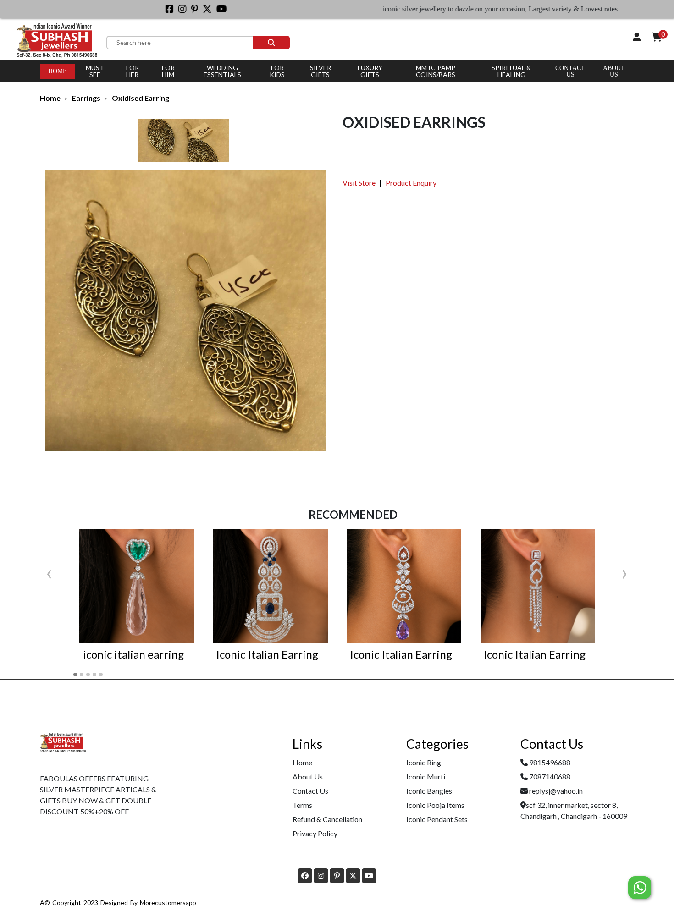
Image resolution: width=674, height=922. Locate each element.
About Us (308, 776)
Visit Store (359, 182)
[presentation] (49, 571)
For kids (277, 71)
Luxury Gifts (370, 71)
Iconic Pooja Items (435, 805)
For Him (168, 71)
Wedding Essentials (222, 71)
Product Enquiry (411, 182)
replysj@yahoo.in (556, 790)
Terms (302, 805)
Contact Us (570, 71)
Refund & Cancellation (327, 819)
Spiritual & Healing (511, 71)
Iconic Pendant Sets (437, 819)
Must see (95, 71)
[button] (75, 674)
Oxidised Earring (140, 97)
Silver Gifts (320, 71)
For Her (132, 71)
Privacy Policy (315, 833)
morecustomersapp (168, 902)
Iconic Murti (425, 776)
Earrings (86, 97)
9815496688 (549, 762)
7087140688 (549, 776)
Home (57, 71)
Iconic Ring (423, 762)
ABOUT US (614, 71)
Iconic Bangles (429, 790)
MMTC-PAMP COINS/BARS (435, 71)
